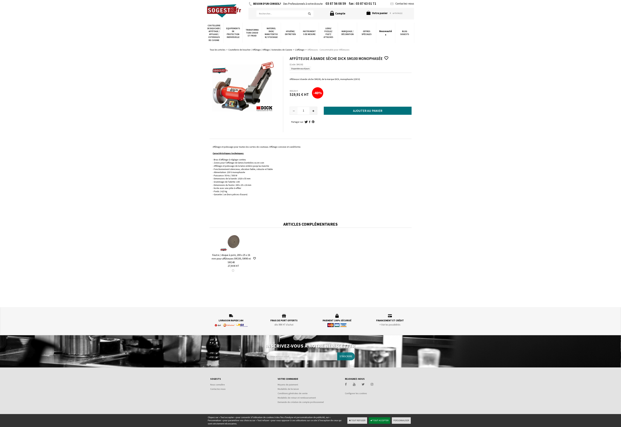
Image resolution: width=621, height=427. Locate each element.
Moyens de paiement (288, 384)
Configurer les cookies (356, 393)
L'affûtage (300, 49)
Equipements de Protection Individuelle (233, 33)
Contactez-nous (218, 389)
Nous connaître (217, 384)
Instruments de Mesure (309, 33)
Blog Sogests (404, 33)
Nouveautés (385, 33)
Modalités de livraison (288, 389)
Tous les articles (217, 49)
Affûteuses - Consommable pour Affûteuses (328, 49)
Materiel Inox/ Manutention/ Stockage (271, 33)
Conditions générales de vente (293, 393)
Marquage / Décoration (347, 33)
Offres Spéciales (366, 33)
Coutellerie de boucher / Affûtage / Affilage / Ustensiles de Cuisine (214, 33)
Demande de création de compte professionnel (301, 402)
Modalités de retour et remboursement (297, 397)
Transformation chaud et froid (252, 32)
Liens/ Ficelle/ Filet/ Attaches (328, 33)
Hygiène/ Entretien (290, 33)
